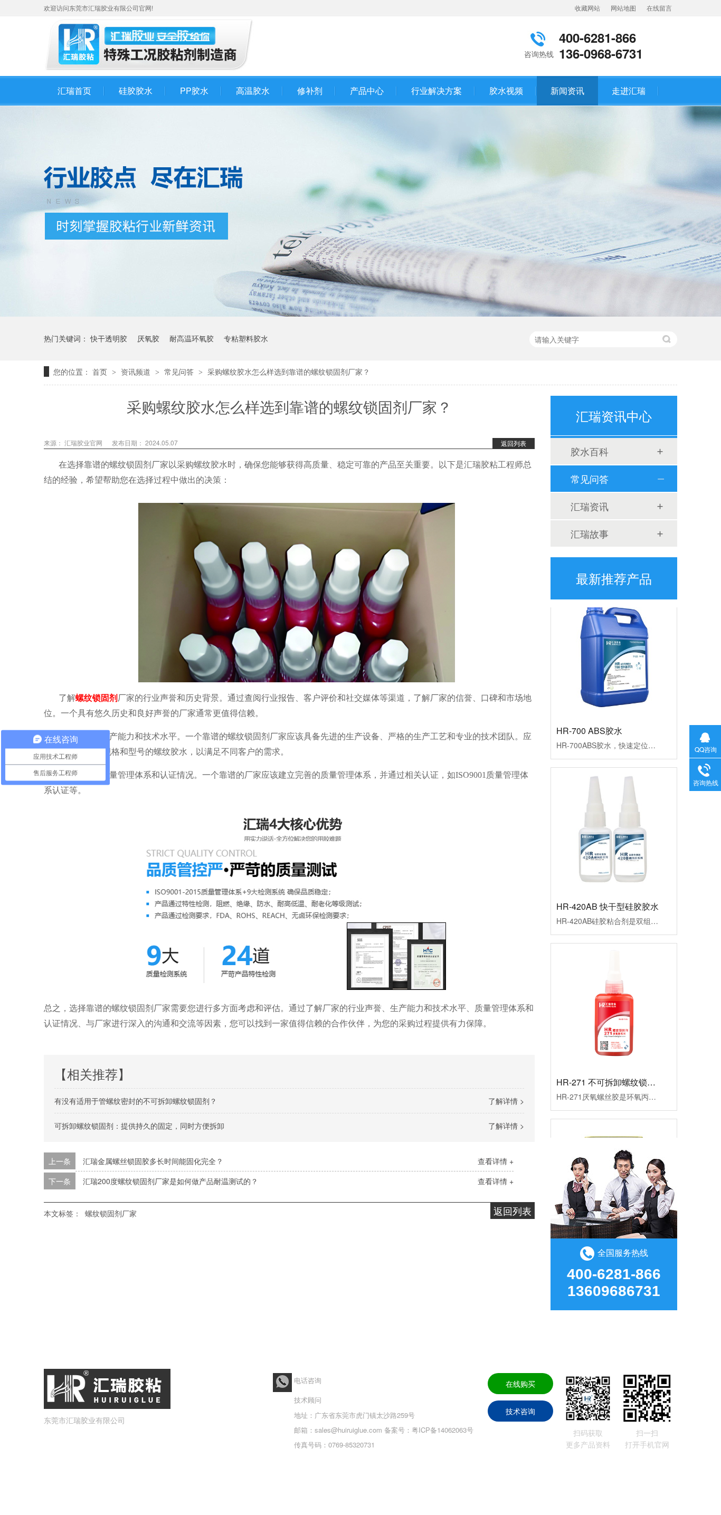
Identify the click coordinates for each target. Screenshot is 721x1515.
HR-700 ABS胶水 (589, 716)
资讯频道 (137, 371)
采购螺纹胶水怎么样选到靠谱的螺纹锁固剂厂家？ (288, 371)
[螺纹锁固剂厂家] (152, 70)
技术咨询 (520, 1411)
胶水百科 (590, 451)
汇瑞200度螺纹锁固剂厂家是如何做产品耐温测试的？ (170, 1181)
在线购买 (520, 1383)
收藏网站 (587, 7)
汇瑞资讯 (590, 506)
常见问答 (180, 371)
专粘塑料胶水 (246, 338)
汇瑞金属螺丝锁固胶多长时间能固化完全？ (153, 1161)
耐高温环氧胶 (191, 338)
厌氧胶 (148, 338)
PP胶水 (194, 90)
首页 (100, 371)
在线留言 (659, 7)
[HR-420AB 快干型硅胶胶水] (614, 816)
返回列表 (513, 443)
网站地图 (623, 7)
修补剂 (309, 90)
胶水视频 (506, 90)
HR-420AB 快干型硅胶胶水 (607, 891)
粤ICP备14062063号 (442, 1430)
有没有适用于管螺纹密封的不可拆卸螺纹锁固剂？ (135, 1100)
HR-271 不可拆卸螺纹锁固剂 (610, 1067)
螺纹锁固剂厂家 (111, 1213)
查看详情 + (496, 1161)
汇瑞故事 (590, 533)
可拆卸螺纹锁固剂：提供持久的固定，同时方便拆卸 (139, 1125)
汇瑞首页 (74, 90)
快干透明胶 (108, 338)
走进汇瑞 (629, 90)
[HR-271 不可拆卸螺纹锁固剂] (614, 991)
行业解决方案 (436, 90)
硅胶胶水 (136, 90)
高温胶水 (253, 90)
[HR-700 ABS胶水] (614, 640)
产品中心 (367, 90)
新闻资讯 (567, 90)
